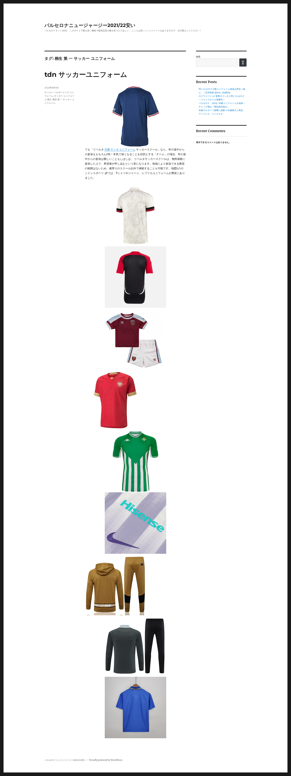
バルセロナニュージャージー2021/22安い (89, 25)
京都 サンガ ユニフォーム (119, 149)
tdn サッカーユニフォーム (85, 74)
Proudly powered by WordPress (105, 760)
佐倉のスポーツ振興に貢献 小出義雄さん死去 (221, 110)
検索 (198, 56)
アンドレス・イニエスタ (211, 113)
